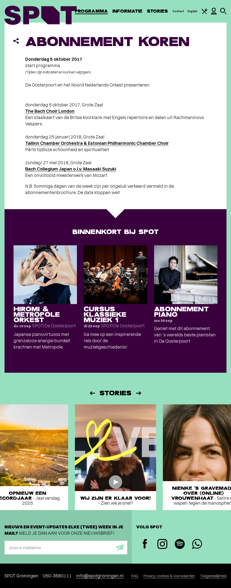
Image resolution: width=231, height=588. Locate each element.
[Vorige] (92, 393)
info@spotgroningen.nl (100, 576)
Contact (178, 11)
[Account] (214, 13)
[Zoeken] (223, 13)
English (192, 11)
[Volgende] (139, 393)
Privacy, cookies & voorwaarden (169, 576)
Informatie (127, 11)
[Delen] (16, 41)
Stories (157, 11)
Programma (91, 11)
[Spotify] (179, 544)
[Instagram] (162, 544)
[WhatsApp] (197, 544)
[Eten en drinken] (205, 13)
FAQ (134, 576)
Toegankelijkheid (213, 576)
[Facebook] (145, 544)
